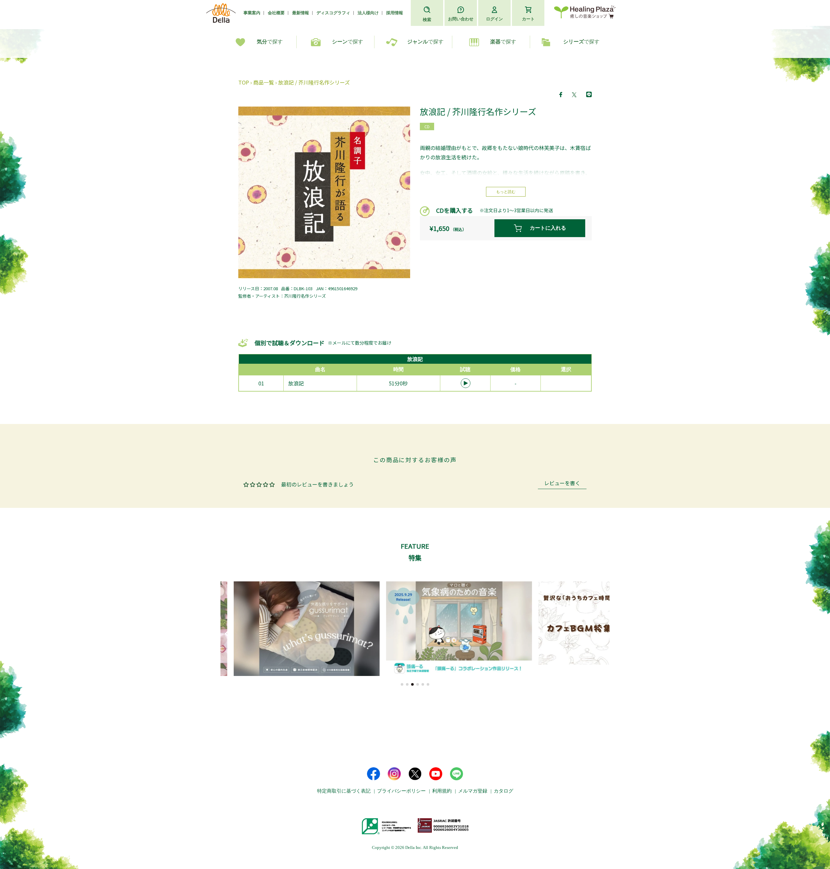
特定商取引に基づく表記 (344, 791)
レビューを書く (562, 483)
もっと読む (506, 191)
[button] (402, 684)
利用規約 (442, 791)
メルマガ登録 (472, 791)
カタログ (503, 791)
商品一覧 (263, 82)
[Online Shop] (584, 13)
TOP (243, 82)
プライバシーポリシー (401, 791)
